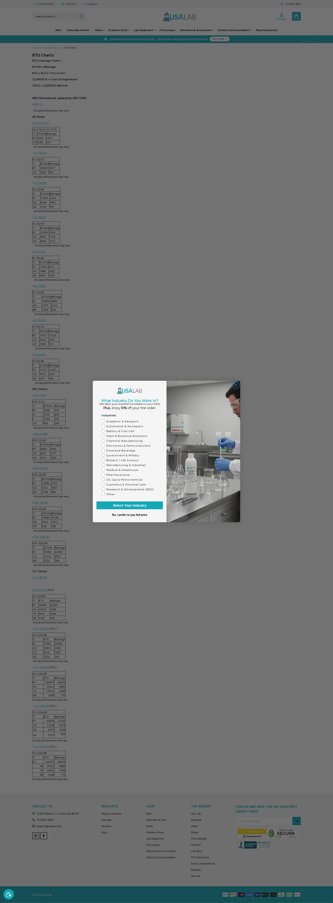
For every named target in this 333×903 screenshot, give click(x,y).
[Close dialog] (236, 385)
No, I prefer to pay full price (129, 514)
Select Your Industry (130, 505)
